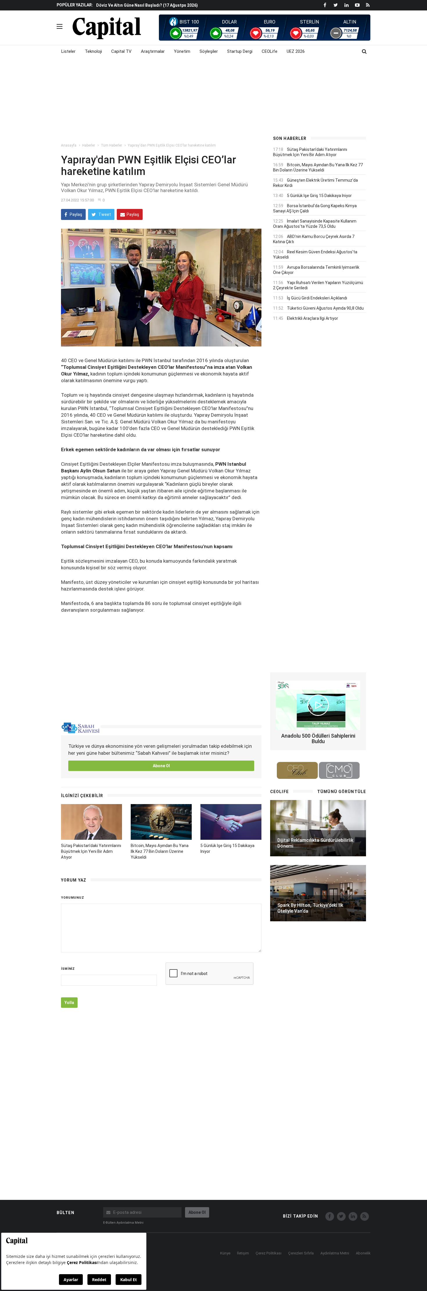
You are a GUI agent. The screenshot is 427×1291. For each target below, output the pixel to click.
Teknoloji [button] (93, 51)
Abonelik (363, 1253)
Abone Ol (161, 765)
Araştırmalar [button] (153, 51)
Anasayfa (68, 145)
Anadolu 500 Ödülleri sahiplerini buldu (318, 739)
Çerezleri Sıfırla (301, 1253)
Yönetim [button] (182, 51)
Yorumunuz (72, 898)
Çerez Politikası (268, 1253)
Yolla (69, 1002)
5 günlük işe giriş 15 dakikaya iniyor (319, 195)
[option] (179, 5)
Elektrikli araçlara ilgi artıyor (312, 318)
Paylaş (75, 214)
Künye (225, 1253)
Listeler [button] (68, 51)
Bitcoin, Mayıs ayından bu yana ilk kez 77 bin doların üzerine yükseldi (160, 851)
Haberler (88, 145)
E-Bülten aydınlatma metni (123, 1223)
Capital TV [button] (121, 51)
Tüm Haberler (111, 145)
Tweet (104, 214)
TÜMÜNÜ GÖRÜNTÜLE (341, 791)
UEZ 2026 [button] (296, 51)
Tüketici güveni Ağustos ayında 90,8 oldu (325, 308)
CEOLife (269, 51)
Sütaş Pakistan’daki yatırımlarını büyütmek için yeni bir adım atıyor (91, 851)
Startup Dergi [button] (239, 51)
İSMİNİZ (68, 969)
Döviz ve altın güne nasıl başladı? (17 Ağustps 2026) (147, 5)
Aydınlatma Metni (334, 1253)
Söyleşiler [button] (209, 51)
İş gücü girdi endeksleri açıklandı (317, 298)
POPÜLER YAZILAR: (75, 5)
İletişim (243, 1253)
